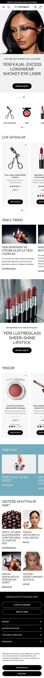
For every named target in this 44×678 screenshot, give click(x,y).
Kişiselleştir (22, 674)
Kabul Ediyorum (22, 667)
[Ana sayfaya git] (22, 7)
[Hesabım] (35, 7)
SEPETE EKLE (15, 202)
